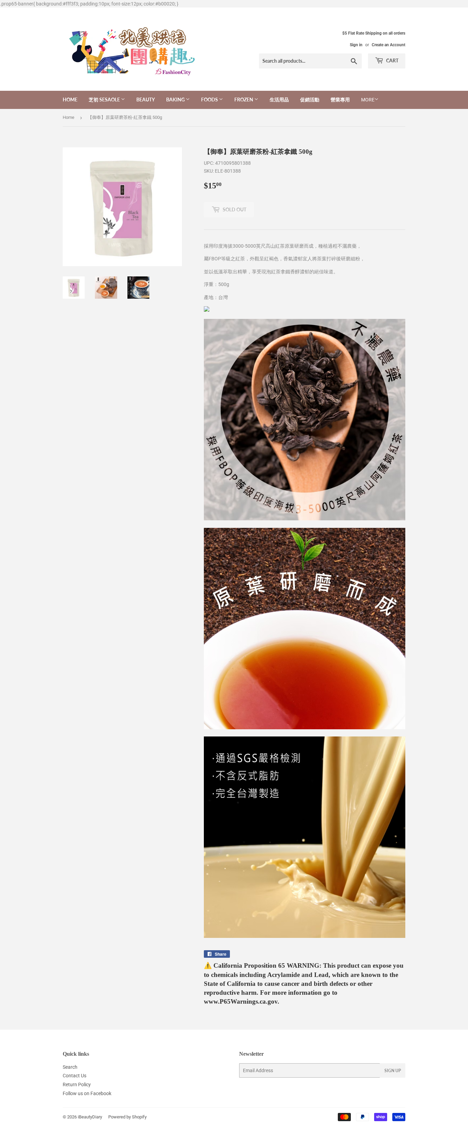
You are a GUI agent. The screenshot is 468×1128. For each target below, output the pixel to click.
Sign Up (392, 1070)
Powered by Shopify (127, 1116)
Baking (176, 99)
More (367, 99)
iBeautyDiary (90, 1116)
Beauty (145, 99)
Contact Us (74, 1075)
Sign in (356, 44)
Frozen (244, 99)
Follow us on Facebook (87, 1093)
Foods (210, 99)
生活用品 (279, 99)
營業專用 (340, 99)
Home (70, 99)
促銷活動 (309, 99)
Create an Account (388, 44)
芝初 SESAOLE (105, 99)
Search (70, 1067)
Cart (391, 60)
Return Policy (77, 1084)
